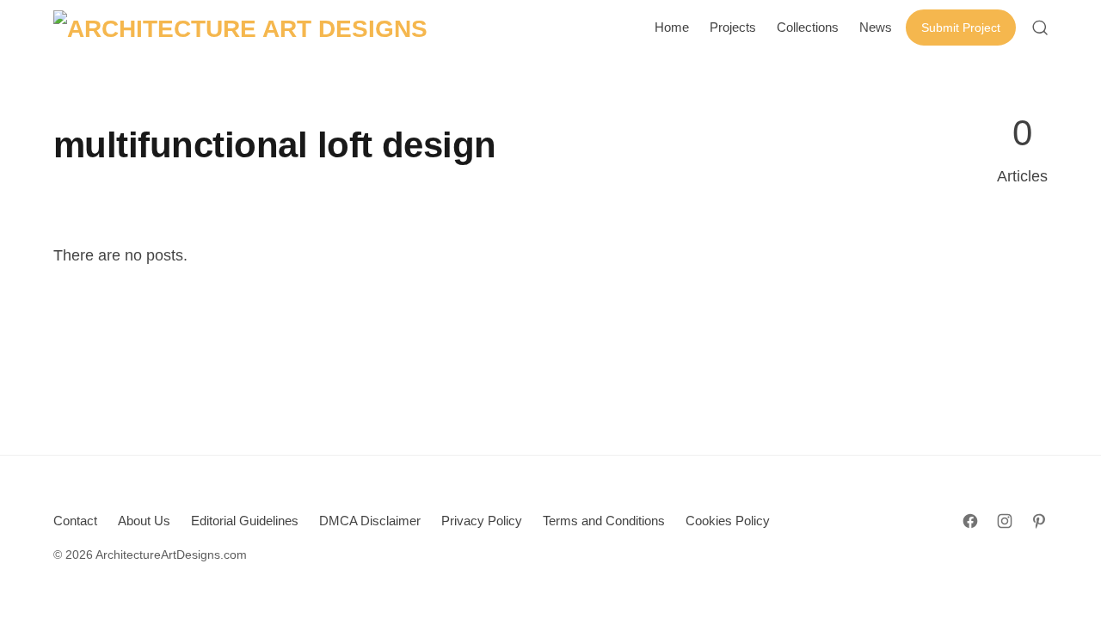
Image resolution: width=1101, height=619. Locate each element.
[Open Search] (1040, 27)
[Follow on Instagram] (1004, 521)
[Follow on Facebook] (970, 521)
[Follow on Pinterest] (1039, 521)
